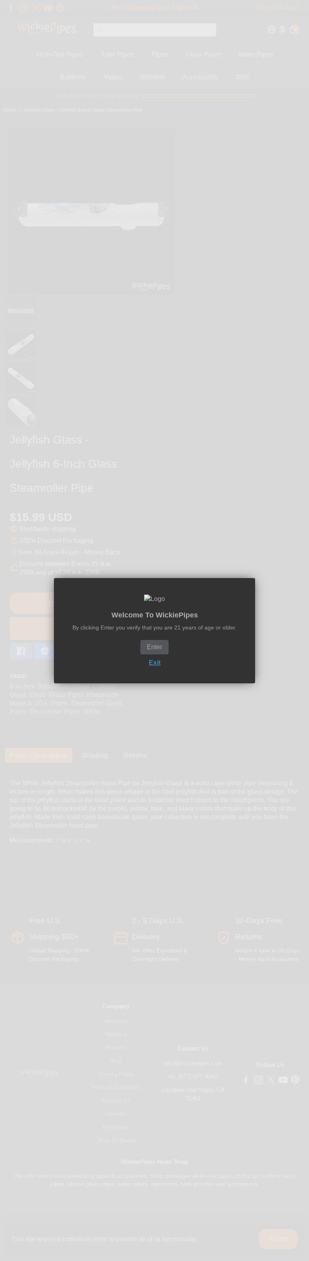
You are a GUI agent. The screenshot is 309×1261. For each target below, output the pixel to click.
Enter (154, 647)
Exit (155, 662)
